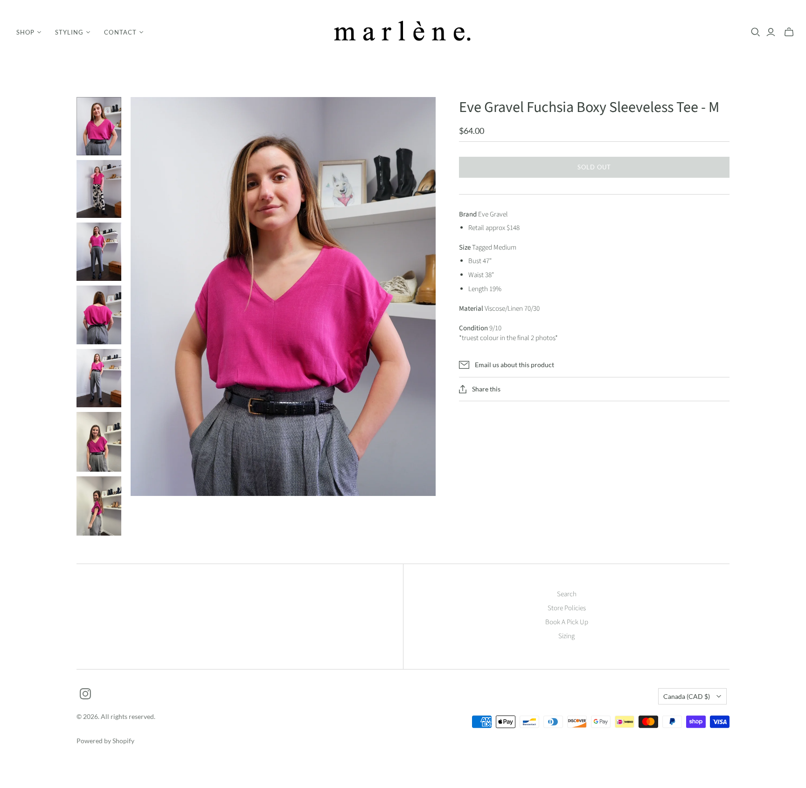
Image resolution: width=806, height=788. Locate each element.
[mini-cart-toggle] (789, 32)
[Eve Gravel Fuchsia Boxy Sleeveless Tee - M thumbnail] (98, 126)
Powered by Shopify (105, 741)
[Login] (771, 32)
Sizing (566, 636)
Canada (686, 696)
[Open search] (755, 32)
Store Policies (567, 608)
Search (567, 594)
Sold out (594, 167)
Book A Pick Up (566, 622)
